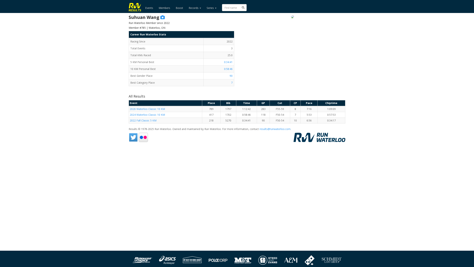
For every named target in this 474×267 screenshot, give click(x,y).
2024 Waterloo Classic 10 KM (147, 114)
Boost (179, 8)
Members (164, 8)
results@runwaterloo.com (275, 129)
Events (149, 8)
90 (231, 76)
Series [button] (211, 8)
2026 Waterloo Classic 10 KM (147, 109)
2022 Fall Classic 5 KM (143, 120)
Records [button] (194, 8)
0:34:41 (228, 62)
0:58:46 (228, 69)
